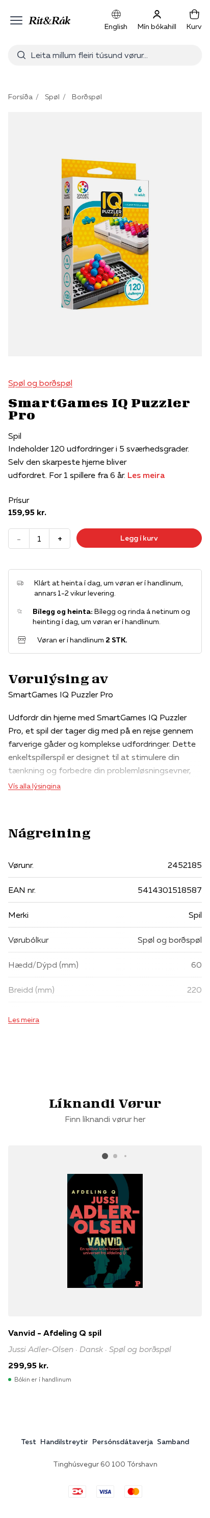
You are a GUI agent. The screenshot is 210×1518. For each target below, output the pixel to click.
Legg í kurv (139, 538)
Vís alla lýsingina (34, 786)
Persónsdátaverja (122, 1441)
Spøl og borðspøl (40, 383)
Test (28, 1441)
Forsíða (20, 96)
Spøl (52, 96)
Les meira (146, 475)
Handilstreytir (64, 1441)
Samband (173, 1441)
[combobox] (112, 55)
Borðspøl (87, 96)
